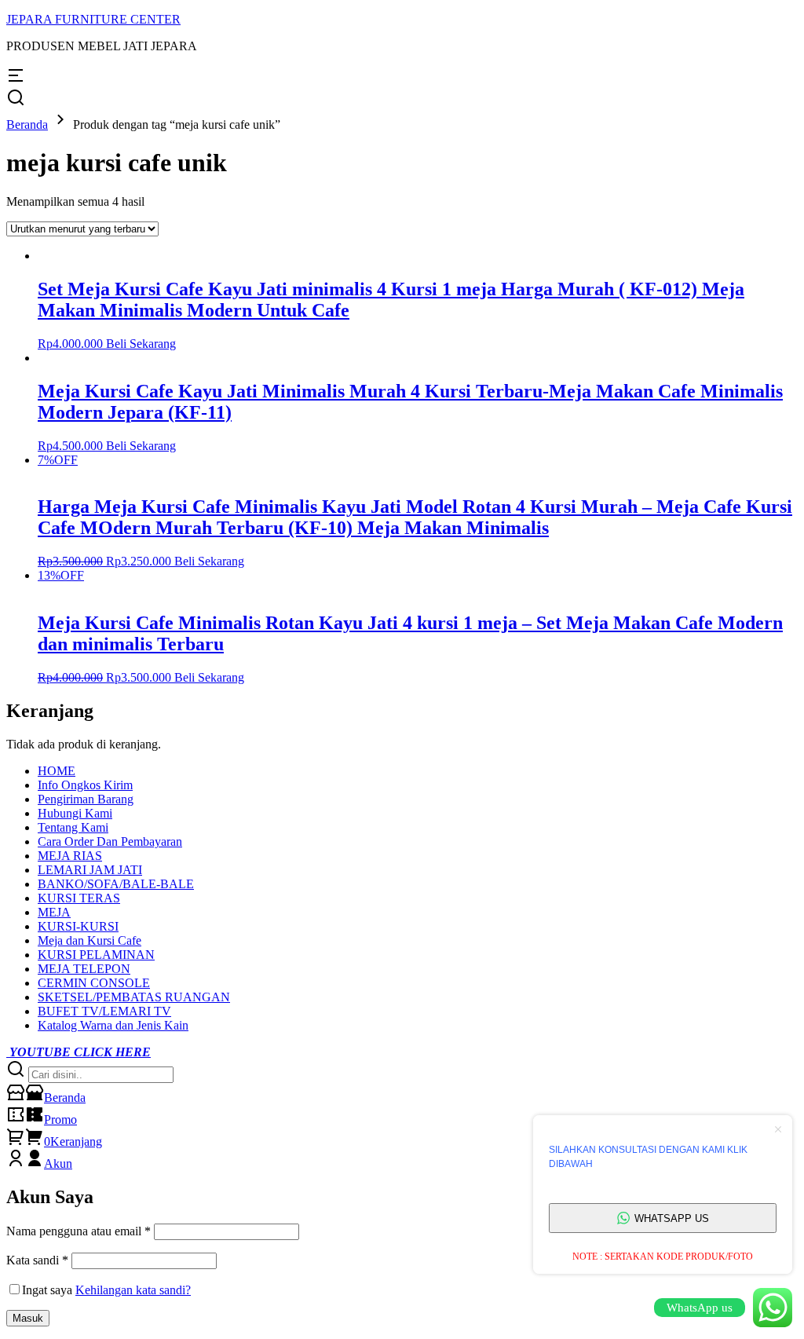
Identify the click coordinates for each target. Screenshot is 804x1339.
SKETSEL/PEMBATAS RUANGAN (134, 997)
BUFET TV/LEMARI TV (104, 1011)
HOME (56, 770)
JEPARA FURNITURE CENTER (93, 19)
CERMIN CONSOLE (94, 983)
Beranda (27, 124)
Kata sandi (37, 1260)
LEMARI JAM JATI (90, 869)
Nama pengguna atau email (78, 1231)
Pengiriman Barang (85, 799)
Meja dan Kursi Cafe (89, 940)
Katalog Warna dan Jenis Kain (113, 1025)
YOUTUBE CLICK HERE (78, 1052)
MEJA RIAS (70, 855)
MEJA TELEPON (84, 968)
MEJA (54, 912)
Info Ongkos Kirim (85, 785)
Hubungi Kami (75, 813)
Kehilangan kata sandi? (133, 1290)
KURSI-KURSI (78, 926)
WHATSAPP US (671, 1218)
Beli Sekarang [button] (141, 343)
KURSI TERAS (79, 898)
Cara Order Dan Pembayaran (110, 841)
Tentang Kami (73, 827)
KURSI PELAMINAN (96, 954)
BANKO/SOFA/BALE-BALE (116, 884)
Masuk (28, 1318)
